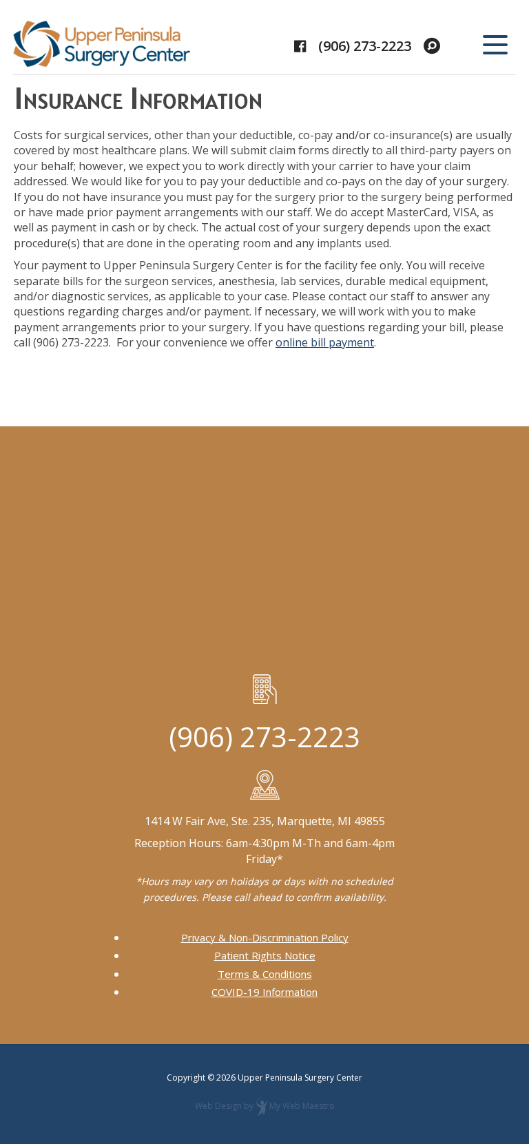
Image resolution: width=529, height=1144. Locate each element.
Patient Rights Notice (264, 955)
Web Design (218, 1106)
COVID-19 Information (264, 992)
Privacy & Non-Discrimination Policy (265, 937)
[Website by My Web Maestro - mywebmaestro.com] (261, 1106)
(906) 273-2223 (364, 46)
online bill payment (325, 342)
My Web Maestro (302, 1106)
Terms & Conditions (265, 974)
